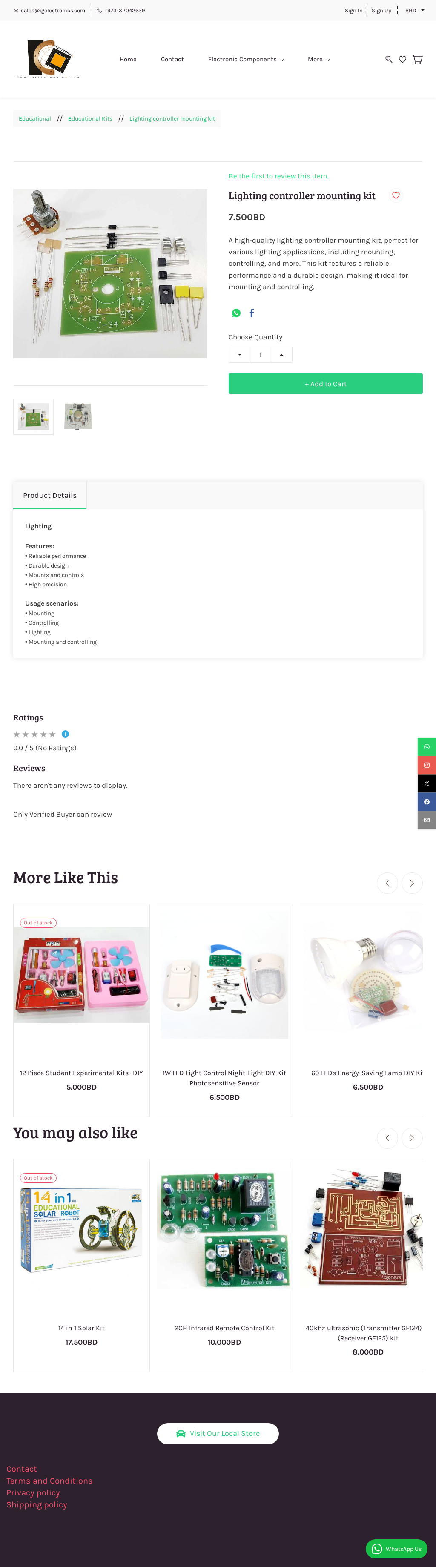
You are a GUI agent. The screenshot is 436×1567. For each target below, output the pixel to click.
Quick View (225, 1007)
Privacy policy (34, 1493)
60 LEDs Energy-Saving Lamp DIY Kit (368, 1073)
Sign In (354, 10)
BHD (410, 10)
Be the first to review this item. (279, 176)
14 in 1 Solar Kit (81, 1328)
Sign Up (382, 10)
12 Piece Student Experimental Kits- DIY (81, 1073)
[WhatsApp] (236, 313)
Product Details (50, 495)
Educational (35, 118)
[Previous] (387, 883)
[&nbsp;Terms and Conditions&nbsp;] (98, 1481)
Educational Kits (90, 118)
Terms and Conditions (49, 1481)
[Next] (412, 883)
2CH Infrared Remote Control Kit (225, 1328)
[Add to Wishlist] (396, 195)
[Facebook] (251, 313)
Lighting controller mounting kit (172, 118)
